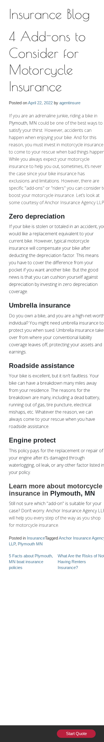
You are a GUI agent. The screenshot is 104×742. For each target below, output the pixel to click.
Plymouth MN (30, 544)
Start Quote (76, 733)
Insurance (36, 538)
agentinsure (69, 103)
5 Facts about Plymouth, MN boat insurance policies (31, 562)
